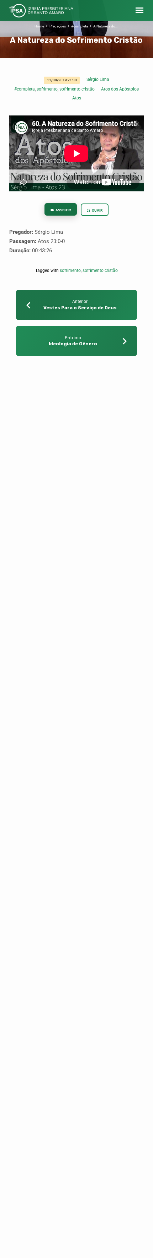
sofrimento (47, 89)
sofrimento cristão (77, 89)
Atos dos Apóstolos (120, 89)
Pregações (57, 26)
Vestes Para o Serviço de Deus (80, 307)
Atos (76, 98)
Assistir (63, 210)
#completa (79, 26)
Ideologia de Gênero (73, 343)
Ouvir (96, 210)
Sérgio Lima (97, 79)
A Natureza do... (105, 26)
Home (39, 26)
